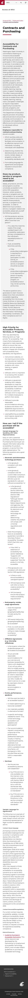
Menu (25, 2)
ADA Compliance (9, 971)
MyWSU (20, 994)
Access (8, 994)
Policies (14, 994)
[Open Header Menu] (16, 2)
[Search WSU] (21, 2)
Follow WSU (14, 995)
